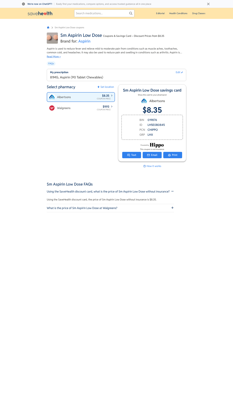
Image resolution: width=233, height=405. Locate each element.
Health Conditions (178, 13)
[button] (179, 72)
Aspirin (84, 41)
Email (154, 155)
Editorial (160, 13)
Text (133, 155)
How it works (154, 166)
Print (174, 155)
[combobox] (104, 13)
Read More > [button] (54, 56)
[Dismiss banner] (208, 4)
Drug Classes (198, 13)
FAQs (51, 63)
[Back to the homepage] (40, 13)
